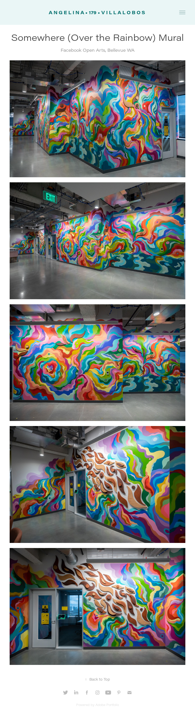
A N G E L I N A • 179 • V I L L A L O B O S (97, 12)
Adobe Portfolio (107, 705)
